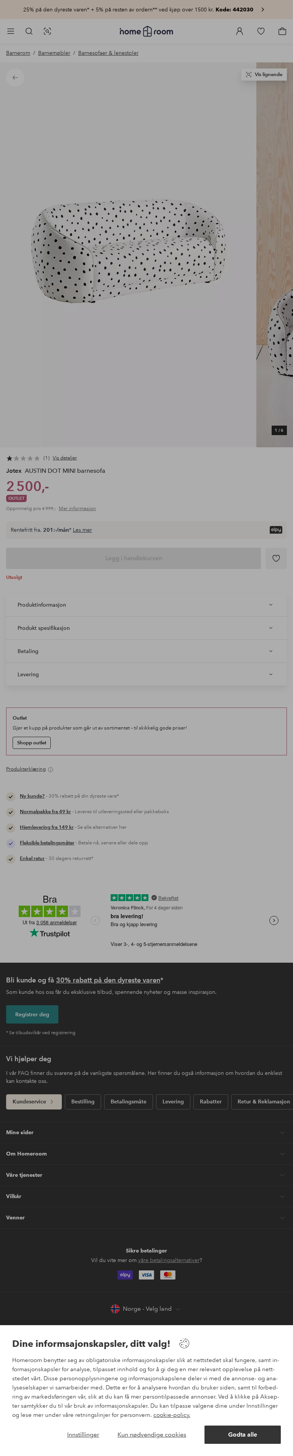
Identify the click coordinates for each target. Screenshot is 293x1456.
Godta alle (242, 1434)
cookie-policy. (171, 1414)
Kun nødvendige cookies (152, 1434)
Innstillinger (83, 1434)
